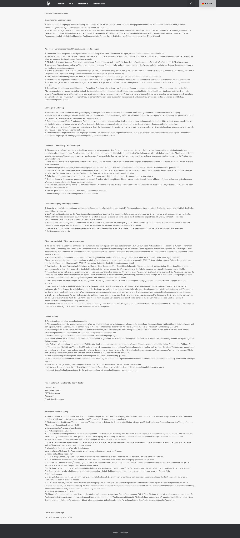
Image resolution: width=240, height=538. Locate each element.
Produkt (60, 3)
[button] (191, 3)
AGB (71, 3)
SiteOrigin (124, 532)
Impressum (83, 3)
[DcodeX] (48, 3)
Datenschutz (98, 3)
